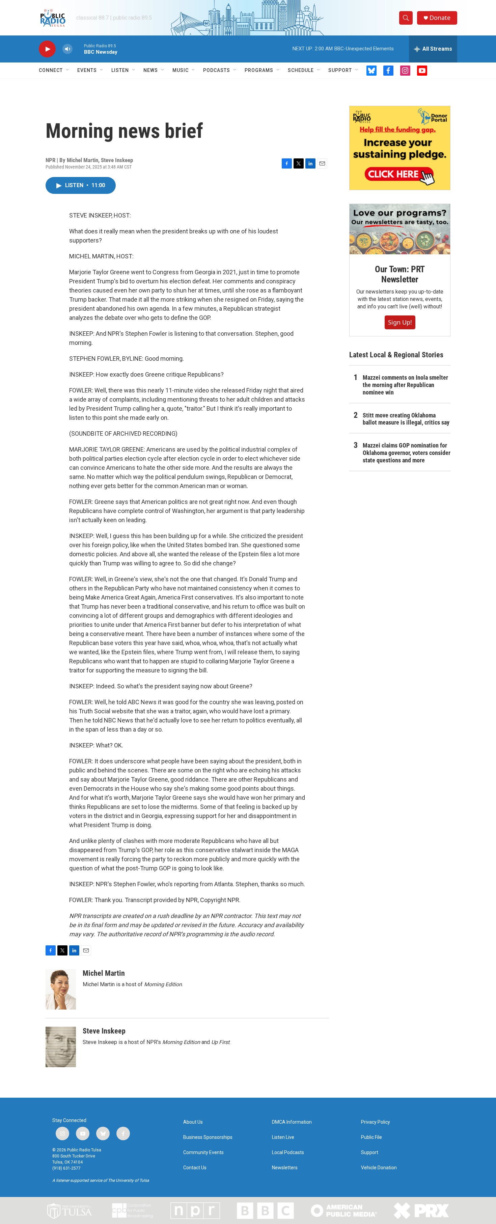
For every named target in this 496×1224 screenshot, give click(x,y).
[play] (47, 49)
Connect (51, 70)
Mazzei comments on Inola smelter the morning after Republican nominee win (405, 385)
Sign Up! (400, 322)
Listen (120, 70)
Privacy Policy (375, 1122)
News (150, 70)
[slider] (78, 48)
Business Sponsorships (207, 1137)
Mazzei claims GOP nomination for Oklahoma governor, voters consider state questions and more (406, 453)
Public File (371, 1137)
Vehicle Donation (379, 1167)
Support (340, 70)
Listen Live (283, 1137)
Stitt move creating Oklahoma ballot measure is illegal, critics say (406, 419)
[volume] (67, 49)
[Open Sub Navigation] (68, 70)
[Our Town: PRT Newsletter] (400, 229)
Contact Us (194, 1167)
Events (87, 70)
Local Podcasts (288, 1152)
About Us (193, 1122)
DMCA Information (292, 1122)
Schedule (301, 70)
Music (180, 70)
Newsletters (285, 1167)
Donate (440, 17)
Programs (259, 70)
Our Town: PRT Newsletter (400, 274)
